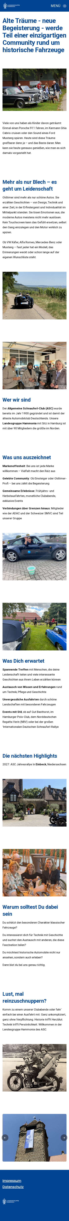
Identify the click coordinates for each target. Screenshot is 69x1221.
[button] (5, 1137)
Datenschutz (13, 1186)
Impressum (12, 1180)
